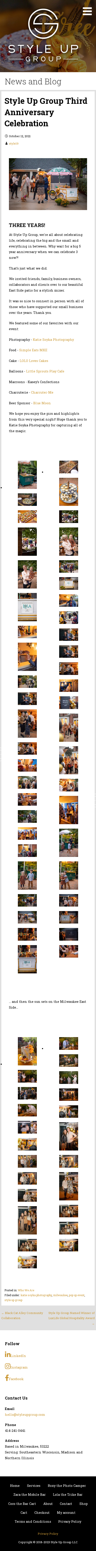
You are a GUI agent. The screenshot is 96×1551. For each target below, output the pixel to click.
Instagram (19, 1367)
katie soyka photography (36, 1295)
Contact (66, 1504)
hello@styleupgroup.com (25, 1414)
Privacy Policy (69, 1521)
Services (33, 1486)
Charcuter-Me (42, 392)
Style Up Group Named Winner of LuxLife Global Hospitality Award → (71, 1318)
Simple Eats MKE (33, 350)
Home (15, 1486)
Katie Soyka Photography (53, 339)
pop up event (76, 1295)
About (48, 1504)
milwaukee (60, 1295)
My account (66, 1512)
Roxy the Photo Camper (67, 1486)
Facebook (16, 1379)
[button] (89, 8)
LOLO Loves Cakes (34, 361)
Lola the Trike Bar (68, 1494)
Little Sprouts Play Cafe (45, 371)
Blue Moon (42, 403)
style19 (14, 143)
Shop (83, 1504)
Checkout (42, 1512)
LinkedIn (18, 1356)
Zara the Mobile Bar (29, 1494)
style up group (13, 1300)
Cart (24, 1512)
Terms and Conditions (33, 1521)
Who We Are (26, 1290)
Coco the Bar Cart (22, 1504)
